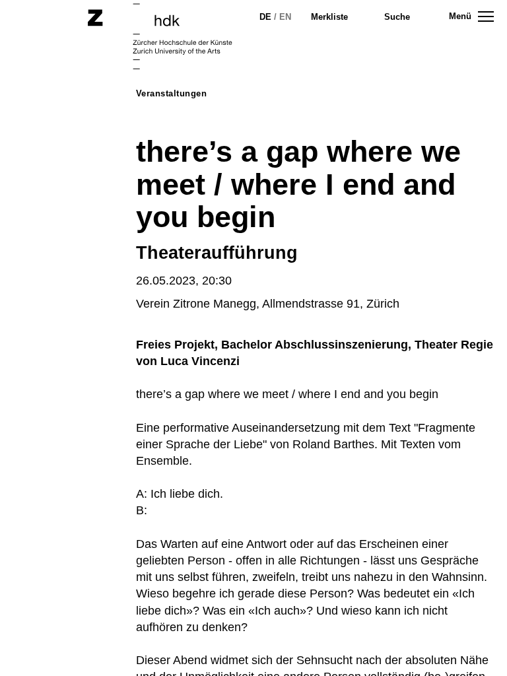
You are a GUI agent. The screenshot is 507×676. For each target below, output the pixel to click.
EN (285, 17)
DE (265, 17)
